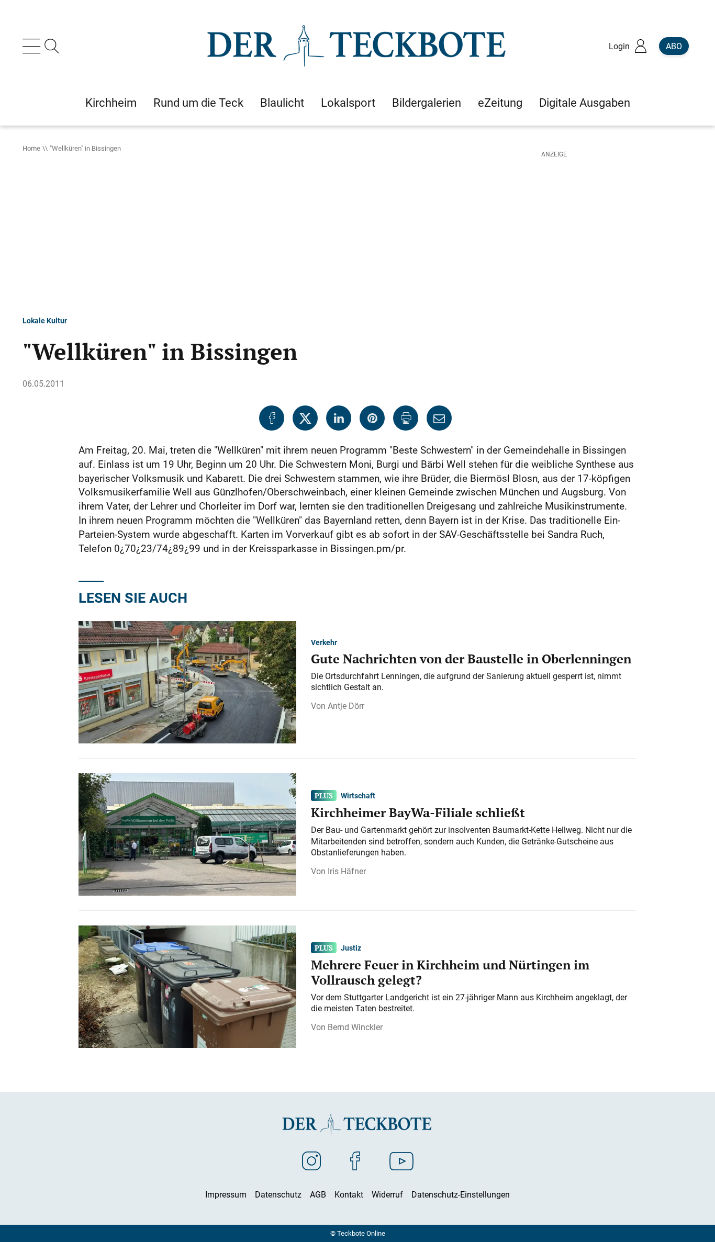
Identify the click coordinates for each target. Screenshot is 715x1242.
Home (31, 148)
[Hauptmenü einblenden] (33, 46)
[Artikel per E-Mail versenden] (439, 418)
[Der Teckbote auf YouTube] (401, 1160)
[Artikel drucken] (405, 418)
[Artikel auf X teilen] (305, 418)
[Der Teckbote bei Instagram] (311, 1160)
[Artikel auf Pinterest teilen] (372, 418)
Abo (674, 46)
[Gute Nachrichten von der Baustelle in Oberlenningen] (187, 681)
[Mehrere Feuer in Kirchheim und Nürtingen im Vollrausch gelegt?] (187, 986)
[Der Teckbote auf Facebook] (355, 1160)
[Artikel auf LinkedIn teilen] (338, 418)
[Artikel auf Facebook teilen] (271, 418)
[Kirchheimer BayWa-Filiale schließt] (187, 834)
